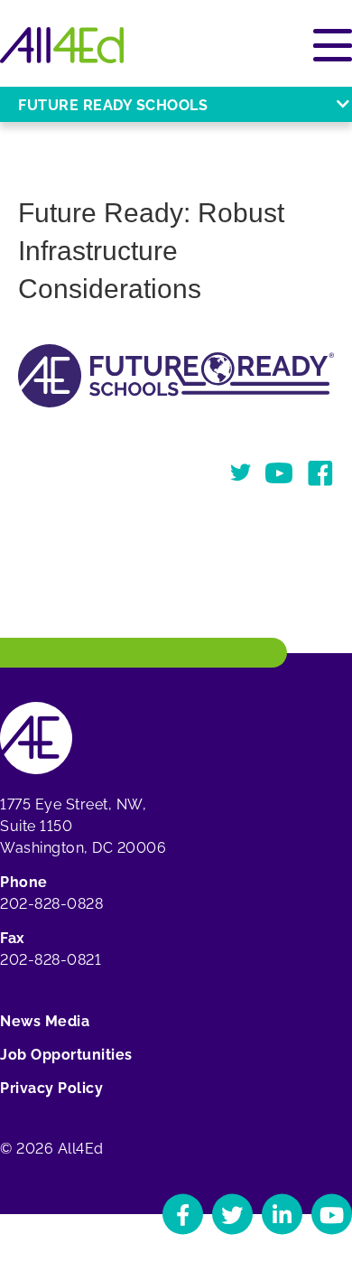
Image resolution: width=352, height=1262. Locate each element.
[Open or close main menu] (332, 45)
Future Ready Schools (113, 105)
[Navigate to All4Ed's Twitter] (232, 1214)
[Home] (62, 45)
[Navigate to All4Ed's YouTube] (331, 1214)
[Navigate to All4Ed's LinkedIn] (282, 1214)
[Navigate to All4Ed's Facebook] (182, 1214)
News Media (44, 1021)
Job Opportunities (66, 1054)
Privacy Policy (51, 1088)
